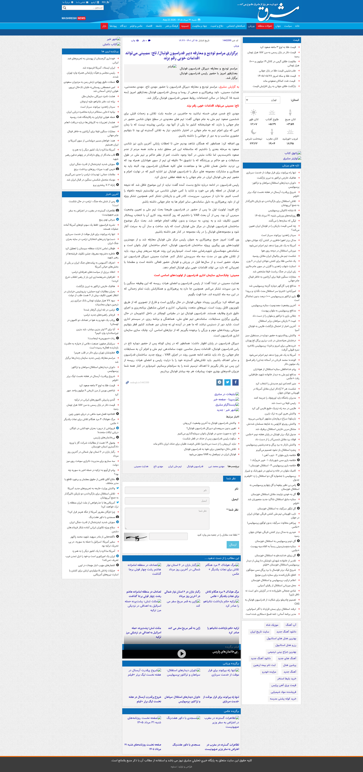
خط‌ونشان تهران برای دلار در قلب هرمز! (94, 353)
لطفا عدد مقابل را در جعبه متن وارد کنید (218, 535)
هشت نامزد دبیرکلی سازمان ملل (98, 96)
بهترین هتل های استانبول (281, 638)
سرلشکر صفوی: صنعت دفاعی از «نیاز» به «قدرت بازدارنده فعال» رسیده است (91, 346)
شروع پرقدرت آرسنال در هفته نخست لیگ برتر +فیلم (273, 194)
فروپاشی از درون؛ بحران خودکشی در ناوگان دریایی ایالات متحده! (94, 430)
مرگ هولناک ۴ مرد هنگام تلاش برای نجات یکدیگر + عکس (222, 594)
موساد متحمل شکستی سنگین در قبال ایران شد (91, 180)
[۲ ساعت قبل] (181, 728)
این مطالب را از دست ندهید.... (222, 558)
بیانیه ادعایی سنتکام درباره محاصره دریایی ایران (91, 112)
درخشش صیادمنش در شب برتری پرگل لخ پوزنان (271, 341)
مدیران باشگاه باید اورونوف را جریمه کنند (275, 398)
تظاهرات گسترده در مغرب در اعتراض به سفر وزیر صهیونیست (222, 747)
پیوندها (113, 26)
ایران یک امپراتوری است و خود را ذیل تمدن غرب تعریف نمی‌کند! (92, 558)
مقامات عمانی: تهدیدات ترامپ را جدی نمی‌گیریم (90, 175)
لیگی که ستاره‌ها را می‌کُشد (282, 221)
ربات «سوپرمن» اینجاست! (101, 338)
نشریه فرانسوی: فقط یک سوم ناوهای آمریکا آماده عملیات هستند (91, 227)
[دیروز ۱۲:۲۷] (142, 611)
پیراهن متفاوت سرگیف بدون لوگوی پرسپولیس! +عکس (273, 525)
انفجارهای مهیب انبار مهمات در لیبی (96, 565)
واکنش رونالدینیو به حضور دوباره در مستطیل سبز (270, 335)
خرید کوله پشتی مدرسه (283, 699)
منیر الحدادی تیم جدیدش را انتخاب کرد (276, 384)
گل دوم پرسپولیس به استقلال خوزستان (275, 541)
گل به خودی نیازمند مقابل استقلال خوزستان (273, 494)
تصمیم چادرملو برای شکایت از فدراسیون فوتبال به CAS (272, 602)
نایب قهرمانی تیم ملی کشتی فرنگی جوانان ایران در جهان (273, 516)
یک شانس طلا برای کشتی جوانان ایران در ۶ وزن (271, 261)
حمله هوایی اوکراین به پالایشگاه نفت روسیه (92, 117)
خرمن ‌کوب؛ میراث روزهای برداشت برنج (94, 169)
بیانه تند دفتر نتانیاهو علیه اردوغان (97, 102)
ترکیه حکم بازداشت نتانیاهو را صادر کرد (223, 630)
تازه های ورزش (290, 165)
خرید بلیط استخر (286, 678)
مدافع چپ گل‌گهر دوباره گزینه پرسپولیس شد (272, 286)
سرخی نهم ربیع (107, 220)
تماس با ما (81, 2)
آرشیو (93, 2)
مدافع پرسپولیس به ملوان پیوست (278, 311)
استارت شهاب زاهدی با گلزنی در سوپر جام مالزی (271, 266)
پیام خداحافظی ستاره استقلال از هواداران (274, 369)
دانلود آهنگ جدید (286, 632)
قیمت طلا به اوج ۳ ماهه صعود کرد (278, 47)
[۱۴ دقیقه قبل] (220, 680)
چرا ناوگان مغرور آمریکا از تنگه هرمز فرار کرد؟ (91, 512)
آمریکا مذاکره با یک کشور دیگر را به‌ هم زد (93, 150)
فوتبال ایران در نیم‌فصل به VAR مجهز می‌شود (212, 454)
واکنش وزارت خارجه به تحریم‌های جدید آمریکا (91, 488)
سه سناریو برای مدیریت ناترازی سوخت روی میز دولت (92, 463)
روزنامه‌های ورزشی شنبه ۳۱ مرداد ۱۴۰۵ (275, 216)
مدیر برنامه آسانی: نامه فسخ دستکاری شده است (271, 614)
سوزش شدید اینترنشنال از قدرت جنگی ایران (92, 164)
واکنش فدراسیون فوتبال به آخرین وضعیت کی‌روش (209, 423)
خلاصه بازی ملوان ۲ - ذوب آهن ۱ (279, 455)
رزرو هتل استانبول (285, 645)
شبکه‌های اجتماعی (236, 26)
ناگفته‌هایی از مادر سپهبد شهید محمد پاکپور (92, 537)
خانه (297, 26)
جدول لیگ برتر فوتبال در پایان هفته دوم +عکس (271, 434)
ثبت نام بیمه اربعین (264, 665)
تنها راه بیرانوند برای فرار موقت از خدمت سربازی (271, 173)
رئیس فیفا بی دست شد (283, 403)
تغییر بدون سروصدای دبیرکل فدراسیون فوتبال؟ (211, 428)
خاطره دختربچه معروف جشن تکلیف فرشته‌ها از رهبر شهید (92, 256)
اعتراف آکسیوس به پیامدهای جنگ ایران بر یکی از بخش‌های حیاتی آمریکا (91, 265)
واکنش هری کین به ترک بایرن (280, 414)
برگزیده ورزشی (231, 663)
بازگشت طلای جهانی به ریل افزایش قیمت (274, 86)
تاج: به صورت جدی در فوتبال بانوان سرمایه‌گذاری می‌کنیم (207, 434)
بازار (104, 26)
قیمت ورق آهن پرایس (283, 685)
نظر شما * (232, 510)
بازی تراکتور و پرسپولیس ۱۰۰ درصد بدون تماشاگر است (272, 298)
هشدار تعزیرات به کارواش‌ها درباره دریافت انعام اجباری (91, 124)
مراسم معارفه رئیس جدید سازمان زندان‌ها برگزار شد (91, 360)
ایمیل (235, 499)
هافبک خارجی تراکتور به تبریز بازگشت (276, 178)
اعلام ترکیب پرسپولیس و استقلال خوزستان (273, 580)
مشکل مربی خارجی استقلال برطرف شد (275, 429)
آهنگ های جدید (287, 658)
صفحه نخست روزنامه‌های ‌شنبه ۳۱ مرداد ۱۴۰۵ (142, 747)
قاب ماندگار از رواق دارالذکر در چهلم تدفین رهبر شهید (91, 157)
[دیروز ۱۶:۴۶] (220, 611)
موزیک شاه (272, 625)
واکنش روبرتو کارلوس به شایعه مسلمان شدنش (271, 424)
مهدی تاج (158, 466)
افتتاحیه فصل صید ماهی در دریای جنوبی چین (92, 414)
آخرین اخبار (112, 194)
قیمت (296, 40)
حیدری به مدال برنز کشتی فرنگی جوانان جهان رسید (274, 534)
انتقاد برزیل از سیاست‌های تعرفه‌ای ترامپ (93, 272)
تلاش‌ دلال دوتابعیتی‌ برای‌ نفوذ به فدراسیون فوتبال (209, 449)
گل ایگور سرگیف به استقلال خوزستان (277, 509)
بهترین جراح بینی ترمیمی (282, 652)
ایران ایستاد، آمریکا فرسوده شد (99, 68)
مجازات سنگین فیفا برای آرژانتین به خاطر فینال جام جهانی (273, 279)
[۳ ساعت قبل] (142, 575)
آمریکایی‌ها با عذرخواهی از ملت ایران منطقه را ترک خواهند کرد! (93, 505)
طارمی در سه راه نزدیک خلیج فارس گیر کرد (274, 408)
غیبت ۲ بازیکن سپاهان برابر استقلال (277, 321)
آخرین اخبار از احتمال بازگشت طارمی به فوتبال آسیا (273, 328)
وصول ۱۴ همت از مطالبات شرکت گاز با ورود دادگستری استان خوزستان (93, 445)
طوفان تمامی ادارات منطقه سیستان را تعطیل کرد (90, 248)
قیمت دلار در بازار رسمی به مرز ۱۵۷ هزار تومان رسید (273, 54)
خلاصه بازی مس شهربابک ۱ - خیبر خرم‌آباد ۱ (273, 460)
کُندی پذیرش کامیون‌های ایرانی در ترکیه (94, 400)
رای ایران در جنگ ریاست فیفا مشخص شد (274, 272)
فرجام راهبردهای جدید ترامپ (99, 315)
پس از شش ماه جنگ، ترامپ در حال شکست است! (93, 203)
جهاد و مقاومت (199, 26)
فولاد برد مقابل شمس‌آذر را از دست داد (275, 439)
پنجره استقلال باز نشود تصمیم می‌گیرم (276, 450)
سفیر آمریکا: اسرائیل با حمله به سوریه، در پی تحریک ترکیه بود (93, 544)
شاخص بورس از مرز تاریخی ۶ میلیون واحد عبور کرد (92, 393)
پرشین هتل (289, 665)
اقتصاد (149, 26)
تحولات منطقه (265, 26)
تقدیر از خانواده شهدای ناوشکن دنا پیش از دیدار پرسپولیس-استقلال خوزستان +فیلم (272, 563)
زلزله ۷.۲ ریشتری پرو (104, 185)
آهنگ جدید (290, 672)
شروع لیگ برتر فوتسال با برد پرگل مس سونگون (271, 570)
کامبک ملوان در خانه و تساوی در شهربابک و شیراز (270, 471)
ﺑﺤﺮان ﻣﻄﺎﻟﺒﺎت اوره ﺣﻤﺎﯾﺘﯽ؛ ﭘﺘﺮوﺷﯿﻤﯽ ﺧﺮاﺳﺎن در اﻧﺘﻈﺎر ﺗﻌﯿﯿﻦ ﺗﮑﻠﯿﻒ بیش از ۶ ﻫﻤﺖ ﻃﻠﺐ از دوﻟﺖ (91, 294)
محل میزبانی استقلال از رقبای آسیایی (277, 586)
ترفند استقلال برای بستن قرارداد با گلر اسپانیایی (271, 609)
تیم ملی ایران (175, 466)
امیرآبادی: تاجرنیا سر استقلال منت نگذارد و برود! (271, 291)
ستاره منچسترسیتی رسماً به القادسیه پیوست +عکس (274, 548)
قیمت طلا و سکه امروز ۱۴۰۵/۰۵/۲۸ (277, 76)
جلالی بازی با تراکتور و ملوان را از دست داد (274, 316)
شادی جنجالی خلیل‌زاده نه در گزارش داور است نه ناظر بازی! (272, 593)
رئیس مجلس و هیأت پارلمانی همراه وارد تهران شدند (92, 75)
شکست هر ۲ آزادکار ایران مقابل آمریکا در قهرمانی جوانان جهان (276, 391)
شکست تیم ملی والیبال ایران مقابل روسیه (274, 256)
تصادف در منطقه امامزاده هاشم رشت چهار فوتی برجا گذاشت (143, 594)
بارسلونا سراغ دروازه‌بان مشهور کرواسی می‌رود (272, 419)
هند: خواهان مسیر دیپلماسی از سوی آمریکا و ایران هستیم (93, 143)
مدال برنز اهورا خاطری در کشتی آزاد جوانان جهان (270, 240)
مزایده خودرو (269, 672)
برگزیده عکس (231, 711)
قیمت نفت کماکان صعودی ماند (279, 81)
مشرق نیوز (269, 10)
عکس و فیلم (136, 26)
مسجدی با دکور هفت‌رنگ (186, 744)
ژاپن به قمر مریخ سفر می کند (184, 628)
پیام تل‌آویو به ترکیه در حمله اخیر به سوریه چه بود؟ (93, 472)
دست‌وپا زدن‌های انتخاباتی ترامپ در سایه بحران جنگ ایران (92, 241)
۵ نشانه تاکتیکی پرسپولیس (282, 210)
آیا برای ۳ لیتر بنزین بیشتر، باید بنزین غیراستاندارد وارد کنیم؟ (97, 331)
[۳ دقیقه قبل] (220, 728)
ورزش (251, 26)
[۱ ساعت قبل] (220, 575)
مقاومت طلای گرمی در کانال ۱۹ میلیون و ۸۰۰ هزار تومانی (274, 63)
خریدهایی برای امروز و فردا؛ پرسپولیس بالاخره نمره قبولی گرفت (273, 348)
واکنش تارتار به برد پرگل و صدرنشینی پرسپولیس (271, 445)
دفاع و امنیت (216, 26)
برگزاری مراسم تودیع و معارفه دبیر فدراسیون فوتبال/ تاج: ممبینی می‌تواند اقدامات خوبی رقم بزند (181, 56)
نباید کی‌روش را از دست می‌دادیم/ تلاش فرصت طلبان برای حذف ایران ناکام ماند (194, 444)
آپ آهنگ (291, 625)
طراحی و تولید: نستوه (181, 767)
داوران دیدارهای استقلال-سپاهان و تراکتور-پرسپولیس (275, 185)
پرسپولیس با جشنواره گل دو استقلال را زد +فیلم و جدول (272, 478)
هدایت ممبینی (141, 466)
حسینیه (185, 26)
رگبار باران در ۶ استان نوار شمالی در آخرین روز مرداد (182, 594)
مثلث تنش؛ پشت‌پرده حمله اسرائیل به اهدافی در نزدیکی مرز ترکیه (143, 632)
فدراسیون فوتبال (195, 466)
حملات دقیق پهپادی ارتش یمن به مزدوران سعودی (89, 82)
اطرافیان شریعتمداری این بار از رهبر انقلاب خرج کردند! (91, 279)
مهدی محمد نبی (216, 466)
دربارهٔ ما (67, 2)
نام (236, 489)
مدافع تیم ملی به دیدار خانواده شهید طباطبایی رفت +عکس (274, 377)
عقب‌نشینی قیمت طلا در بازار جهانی (277, 71)
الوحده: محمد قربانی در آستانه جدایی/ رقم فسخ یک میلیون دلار (272, 362)
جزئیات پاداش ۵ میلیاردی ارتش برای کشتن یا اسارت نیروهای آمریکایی (93, 573)
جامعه (159, 26)
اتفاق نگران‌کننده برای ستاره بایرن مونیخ (275, 575)
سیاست (288, 26)
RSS (104, 2)
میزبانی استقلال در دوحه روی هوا (278, 251)
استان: (295, 100)
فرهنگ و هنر (171, 26)
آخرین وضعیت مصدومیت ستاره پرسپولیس (273, 305)
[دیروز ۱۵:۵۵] (181, 611)
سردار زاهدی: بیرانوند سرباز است (278, 235)
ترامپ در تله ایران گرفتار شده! (99, 310)
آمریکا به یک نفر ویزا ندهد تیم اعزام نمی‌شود (272, 246)
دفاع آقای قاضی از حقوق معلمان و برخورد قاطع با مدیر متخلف (91, 481)
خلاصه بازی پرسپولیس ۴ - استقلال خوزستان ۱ (272, 466)
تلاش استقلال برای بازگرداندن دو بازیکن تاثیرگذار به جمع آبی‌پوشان (272, 203)
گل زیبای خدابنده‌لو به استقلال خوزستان (275, 555)
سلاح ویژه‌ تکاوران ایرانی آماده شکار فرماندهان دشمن (92, 530)
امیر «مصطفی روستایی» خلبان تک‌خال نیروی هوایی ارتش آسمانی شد (93, 89)
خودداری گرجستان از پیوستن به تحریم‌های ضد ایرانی (92, 61)
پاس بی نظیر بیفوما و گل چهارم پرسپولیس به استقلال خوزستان (274, 487)
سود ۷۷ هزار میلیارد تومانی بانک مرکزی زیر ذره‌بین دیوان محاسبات (94, 303)
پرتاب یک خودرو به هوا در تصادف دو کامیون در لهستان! (92, 322)
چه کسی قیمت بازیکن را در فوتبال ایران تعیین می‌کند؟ (274, 228)
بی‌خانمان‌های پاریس (225, 651)
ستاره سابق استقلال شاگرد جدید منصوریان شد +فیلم (273, 501)
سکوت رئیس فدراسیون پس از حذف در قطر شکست (209, 439)
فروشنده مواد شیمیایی (283, 692)
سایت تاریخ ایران (259, 632)
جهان (278, 26)
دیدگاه (123, 26)
